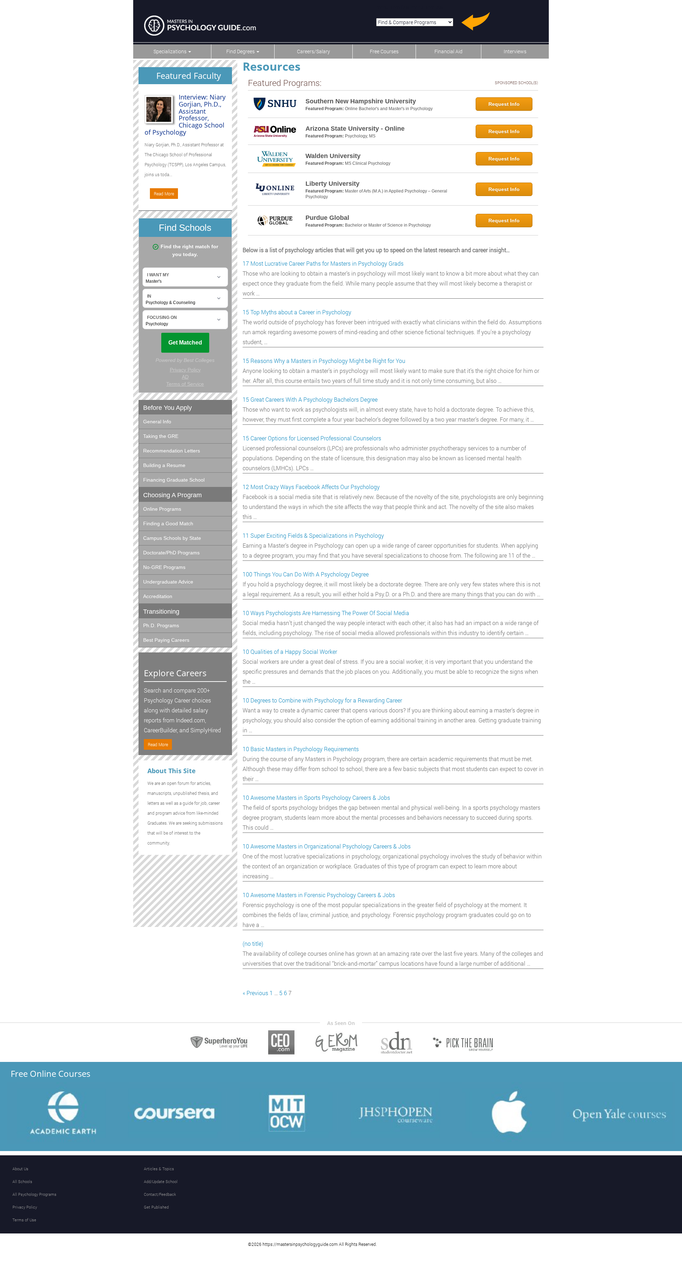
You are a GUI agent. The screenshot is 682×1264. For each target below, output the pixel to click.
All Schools (22, 1181)
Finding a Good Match (168, 523)
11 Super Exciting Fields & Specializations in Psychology (313, 535)
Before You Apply (167, 407)
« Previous (255, 993)
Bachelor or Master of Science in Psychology (388, 225)
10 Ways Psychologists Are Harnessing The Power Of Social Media (326, 613)
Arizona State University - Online (355, 128)
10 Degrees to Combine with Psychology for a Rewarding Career (322, 700)
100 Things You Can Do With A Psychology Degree (306, 574)
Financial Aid (448, 51)
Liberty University (332, 183)
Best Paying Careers (166, 640)
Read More (164, 193)
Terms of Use (24, 1219)
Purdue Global (327, 217)
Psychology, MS (360, 136)
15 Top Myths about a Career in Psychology (297, 312)
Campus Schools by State (172, 538)
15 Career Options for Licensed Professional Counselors (312, 438)
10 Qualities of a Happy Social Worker (290, 651)
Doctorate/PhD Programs (171, 552)
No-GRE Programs (164, 567)
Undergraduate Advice (168, 582)
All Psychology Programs (34, 1194)
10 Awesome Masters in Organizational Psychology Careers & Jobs (327, 846)
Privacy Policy (24, 1207)
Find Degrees (241, 51)
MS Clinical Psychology (367, 163)
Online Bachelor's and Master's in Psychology (389, 108)
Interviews (515, 51)
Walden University (333, 155)
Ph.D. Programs (161, 625)
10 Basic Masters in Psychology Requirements (301, 749)
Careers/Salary (313, 51)
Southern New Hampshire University (360, 101)
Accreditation (157, 596)
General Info (157, 421)
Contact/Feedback (160, 1194)
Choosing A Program (172, 495)
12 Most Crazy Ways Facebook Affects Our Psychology (311, 486)
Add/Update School (161, 1181)
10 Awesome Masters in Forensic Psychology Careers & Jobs (319, 895)
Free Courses (384, 51)
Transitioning (161, 611)
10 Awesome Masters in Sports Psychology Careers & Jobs (316, 797)
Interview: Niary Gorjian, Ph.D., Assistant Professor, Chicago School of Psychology (185, 114)
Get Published (156, 1207)
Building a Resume (164, 465)
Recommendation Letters (171, 451)
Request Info (504, 104)
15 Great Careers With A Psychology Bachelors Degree (310, 399)
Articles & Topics (159, 1168)
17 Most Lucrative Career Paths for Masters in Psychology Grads (323, 263)
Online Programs (162, 509)
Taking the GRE (160, 436)
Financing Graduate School (174, 480)
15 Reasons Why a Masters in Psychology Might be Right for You (324, 360)
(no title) (253, 943)
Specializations (170, 51)
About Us (20, 1168)
